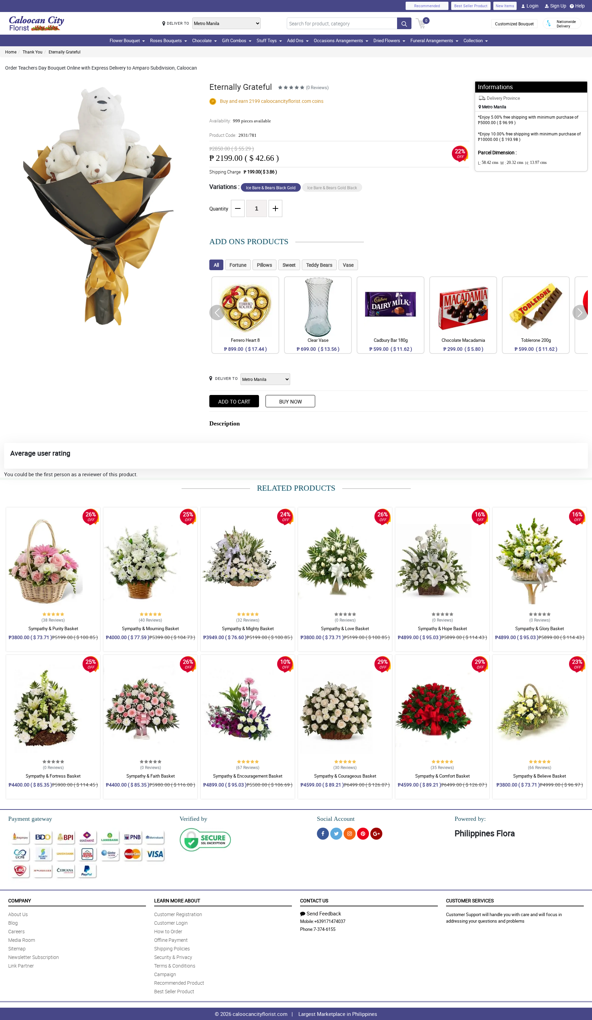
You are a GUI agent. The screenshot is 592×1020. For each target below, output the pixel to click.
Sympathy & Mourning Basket (150, 628)
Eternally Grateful (65, 52)
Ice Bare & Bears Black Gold (271, 187)
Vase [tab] (348, 265)
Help (580, 5)
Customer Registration (178, 914)
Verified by (193, 818)
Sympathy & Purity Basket (53, 628)
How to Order (168, 931)
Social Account (336, 818)
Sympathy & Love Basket (345, 628)
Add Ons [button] (295, 40)
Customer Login (171, 923)
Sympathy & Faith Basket (150, 776)
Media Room (21, 940)
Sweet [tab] (289, 265)
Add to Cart (234, 401)
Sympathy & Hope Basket (442, 628)
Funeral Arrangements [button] (431, 40)
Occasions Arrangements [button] (338, 40)
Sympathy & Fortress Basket (53, 776)
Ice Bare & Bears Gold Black (332, 187)
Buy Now (290, 401)
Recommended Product (179, 983)
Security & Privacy (173, 957)
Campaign (165, 974)
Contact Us (314, 900)
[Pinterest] (363, 834)
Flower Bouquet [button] (125, 40)
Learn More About (177, 900)
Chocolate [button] (202, 40)
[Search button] (404, 23)
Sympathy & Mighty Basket (248, 628)
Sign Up (558, 5)
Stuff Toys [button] (267, 40)
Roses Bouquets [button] (166, 40)
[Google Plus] (376, 834)
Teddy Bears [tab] (319, 265)
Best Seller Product (471, 5)
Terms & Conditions (174, 965)
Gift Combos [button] (234, 40)
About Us (18, 914)
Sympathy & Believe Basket (539, 776)
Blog (13, 923)
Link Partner (21, 965)
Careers (16, 931)
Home (10, 52)
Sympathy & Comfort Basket (442, 776)
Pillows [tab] (264, 265)
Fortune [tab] (238, 265)
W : (511, 163)
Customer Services (470, 900)
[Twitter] (336, 834)
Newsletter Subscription (33, 957)
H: (536, 163)
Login (533, 5)
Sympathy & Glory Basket (539, 628)
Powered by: (470, 818)
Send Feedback (324, 913)
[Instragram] (350, 834)
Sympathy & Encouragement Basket (247, 776)
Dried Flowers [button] (386, 40)
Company (19, 900)
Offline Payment (171, 940)
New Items (505, 5)
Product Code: (233, 135)
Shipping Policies (172, 948)
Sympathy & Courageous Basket (345, 776)
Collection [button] (473, 40)
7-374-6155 (324, 929)
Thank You (32, 52)
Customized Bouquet (514, 23)
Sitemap (17, 948)
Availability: (240, 121)
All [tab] (216, 265)
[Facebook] (323, 834)
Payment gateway (30, 818)
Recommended (427, 5)
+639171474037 (329, 921)
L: (488, 163)
